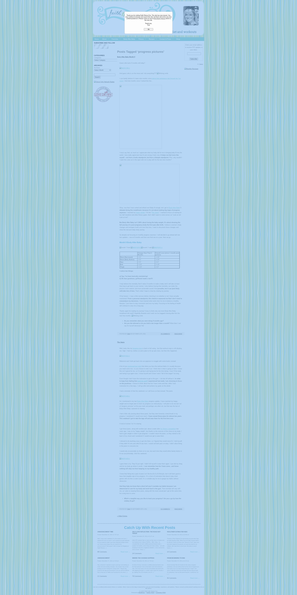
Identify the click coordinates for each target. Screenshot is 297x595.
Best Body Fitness (159, 18)
